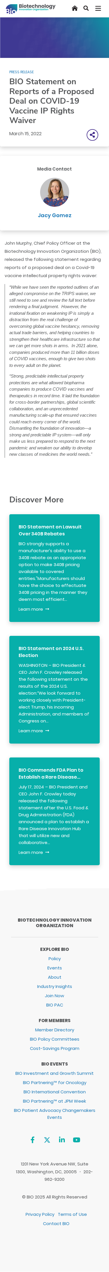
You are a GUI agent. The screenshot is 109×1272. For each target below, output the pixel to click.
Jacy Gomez (55, 215)
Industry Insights (54, 986)
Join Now (54, 996)
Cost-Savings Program (54, 1048)
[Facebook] (32, 1139)
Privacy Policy (40, 1214)
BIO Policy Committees (54, 1039)
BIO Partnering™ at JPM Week (54, 1101)
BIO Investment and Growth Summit (54, 1073)
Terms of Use (72, 1214)
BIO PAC (54, 1005)
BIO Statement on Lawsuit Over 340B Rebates (50, 530)
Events (54, 968)
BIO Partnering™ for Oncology (54, 1082)
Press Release (21, 71)
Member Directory (54, 1030)
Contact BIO (56, 1223)
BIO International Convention (55, 1092)
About (54, 977)
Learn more (31, 609)
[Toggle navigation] (98, 8)
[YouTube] (76, 1139)
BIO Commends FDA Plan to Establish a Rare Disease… (51, 773)
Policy (55, 959)
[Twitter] (47, 1139)
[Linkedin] (61, 1139)
